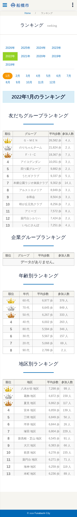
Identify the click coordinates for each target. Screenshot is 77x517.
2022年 (10, 56)
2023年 (56, 47)
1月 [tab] (7, 75)
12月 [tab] (52, 82)
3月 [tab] (28, 75)
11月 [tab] (41, 82)
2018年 (10, 64)
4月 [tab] (38, 75)
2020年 (41, 56)
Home (28, 13)
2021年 (25, 56)
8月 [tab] (8, 82)
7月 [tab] (69, 75)
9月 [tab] (18, 82)
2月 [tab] (18, 75)
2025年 (25, 47)
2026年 (10, 47)
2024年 (41, 47)
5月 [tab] (48, 75)
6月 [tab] (58, 75)
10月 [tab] (29, 82)
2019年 (56, 56)
